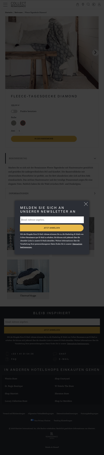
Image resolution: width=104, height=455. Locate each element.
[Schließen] (85, 204)
